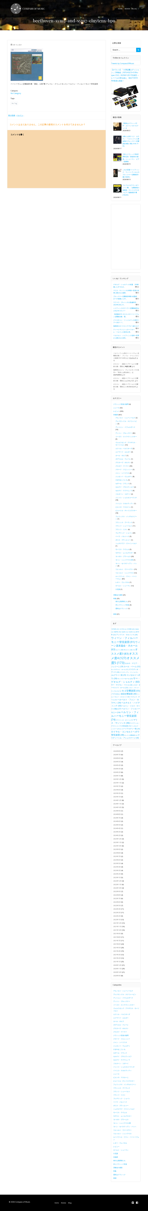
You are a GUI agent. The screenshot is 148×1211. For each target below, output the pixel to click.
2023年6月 (117, 860)
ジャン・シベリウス (122, 473)
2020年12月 (117, 965)
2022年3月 (117, 912)
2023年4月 (117, 867)
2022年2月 (117, 916)
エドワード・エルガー (123, 452)
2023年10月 (117, 846)
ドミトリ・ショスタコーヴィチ (126, 498)
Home (120, 9)
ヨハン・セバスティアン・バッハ (124, 1126)
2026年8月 (117, 751)
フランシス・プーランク (123, 522)
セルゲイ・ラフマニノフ (123, 491)
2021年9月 (117, 933)
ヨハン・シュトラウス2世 (124, 560)
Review (127, 9)
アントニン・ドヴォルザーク (125, 427)
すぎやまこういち (121, 480)
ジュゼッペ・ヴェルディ (123, 476)
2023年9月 (117, 849)
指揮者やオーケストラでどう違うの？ (126, 326)
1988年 (124, 632)
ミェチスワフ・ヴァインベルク (126, 543)
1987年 (117, 632)
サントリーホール (125, 679)
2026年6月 (117, 758)
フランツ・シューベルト (123, 526)
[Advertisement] (125, 236)
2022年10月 (117, 888)
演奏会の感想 (117, 595)
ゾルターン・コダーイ (123, 494)
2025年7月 (117, 786)
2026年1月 (117, 776)
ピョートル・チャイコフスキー (126, 510)
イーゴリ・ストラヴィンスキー (126, 436)
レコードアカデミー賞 (130, 729)
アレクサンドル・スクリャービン (124, 994)
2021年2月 (117, 958)
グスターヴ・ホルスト (123, 462)
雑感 (114, 614)
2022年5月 (117, 905)
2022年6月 (117, 902)
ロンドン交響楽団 (130, 735)
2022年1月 (117, 920)
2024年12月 (117, 800)
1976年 (115, 629)
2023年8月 (117, 853)
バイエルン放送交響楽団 (124, 693)
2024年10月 (117, 807)
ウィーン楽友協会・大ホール (125, 645)
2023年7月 (117, 856)
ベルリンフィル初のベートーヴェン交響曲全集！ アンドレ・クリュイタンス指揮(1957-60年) (126, 355)
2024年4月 (117, 828)
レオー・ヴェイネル (122, 582)
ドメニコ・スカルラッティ (124, 503)
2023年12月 (117, 839)
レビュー (116, 411)
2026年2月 (117, 772)
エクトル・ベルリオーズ (123, 448)
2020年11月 (117, 969)
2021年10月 (117, 930)
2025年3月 (117, 793)
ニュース (116, 408)
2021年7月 (117, 941)
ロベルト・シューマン (123, 586)
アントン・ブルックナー (123, 433)
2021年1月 (117, 962)
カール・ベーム (132, 666)
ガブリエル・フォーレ (123, 459)
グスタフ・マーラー (122, 466)
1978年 (131, 629)
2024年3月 (117, 832)
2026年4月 (117, 765)
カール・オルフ (120, 455)
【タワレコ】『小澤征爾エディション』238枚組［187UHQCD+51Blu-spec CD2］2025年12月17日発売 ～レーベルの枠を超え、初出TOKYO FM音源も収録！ (125, 75)
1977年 (123, 629)
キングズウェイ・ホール (119, 669)
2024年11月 (117, 804)
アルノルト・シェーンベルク (125, 418)
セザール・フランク (122, 483)
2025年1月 (117, 797)
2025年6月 (117, 790)
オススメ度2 (130, 650)
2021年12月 (117, 923)
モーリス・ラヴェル (122, 549)
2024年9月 (117, 811)
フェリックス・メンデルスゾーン (124, 1084)
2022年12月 (117, 881)
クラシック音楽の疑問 (120, 404)
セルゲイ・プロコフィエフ (124, 487)
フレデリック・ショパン (123, 533)
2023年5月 (117, 863)
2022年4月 (117, 909)
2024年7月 (117, 818)
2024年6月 (117, 821)
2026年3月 (117, 769)
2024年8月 (117, 814)
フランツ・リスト (121, 529)
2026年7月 (117, 755)
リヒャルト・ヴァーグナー (124, 569)
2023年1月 (117, 877)
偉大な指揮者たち (121, 601)
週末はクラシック (121, 608)
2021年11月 (117, 926)
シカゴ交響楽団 (129, 690)
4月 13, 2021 (17, 45)
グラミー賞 (120, 675)
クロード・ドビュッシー (123, 469)
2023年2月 (117, 874)
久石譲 (117, 589)
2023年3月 (117, 870)
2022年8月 (117, 895)
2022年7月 (117, 898)
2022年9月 (117, 891)
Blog (134, 9)
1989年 (131, 632)
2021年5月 (117, 948)
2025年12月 (117, 779)
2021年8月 (117, 937)
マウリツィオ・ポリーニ (124, 720)
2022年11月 (117, 884)
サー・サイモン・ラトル (121, 685)
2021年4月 (117, 951)
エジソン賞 (120, 650)
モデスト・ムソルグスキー (124, 553)
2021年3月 (117, 955)
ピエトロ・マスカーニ (123, 507)
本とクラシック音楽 (122, 605)
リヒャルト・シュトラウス (124, 573)
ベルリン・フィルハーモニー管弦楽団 (125, 715)
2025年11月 (117, 783)
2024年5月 (117, 825)
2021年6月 (117, 944)
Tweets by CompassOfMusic (122, 63)
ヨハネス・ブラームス (123, 556)
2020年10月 (117, 972)
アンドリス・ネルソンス (127, 634)
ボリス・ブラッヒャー (123, 540)
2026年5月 (117, 762)
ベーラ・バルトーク (122, 536)
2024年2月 (117, 835)
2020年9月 (117, 976)
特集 (114, 598)
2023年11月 (117, 842)
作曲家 (115, 415)
